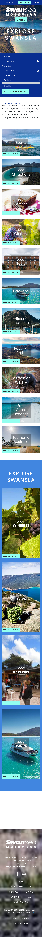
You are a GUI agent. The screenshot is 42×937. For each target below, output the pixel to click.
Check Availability (15, 91)
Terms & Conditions (21, 918)
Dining (29, 891)
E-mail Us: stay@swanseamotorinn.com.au (20, 865)
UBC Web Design (23, 912)
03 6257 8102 (9, 3)
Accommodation (21, 886)
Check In (6, 56)
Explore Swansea (14, 103)
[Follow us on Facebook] (35, 2)
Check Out (7, 66)
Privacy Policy (21, 923)
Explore (15, 896)
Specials (13, 891)
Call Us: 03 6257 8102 (21, 860)
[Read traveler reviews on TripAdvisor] (37, 2)
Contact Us (21, 902)
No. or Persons (8, 75)
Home (4, 103)
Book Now (24, 2)
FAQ (29, 896)
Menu (22, 20)
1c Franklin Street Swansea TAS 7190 (21, 857)
